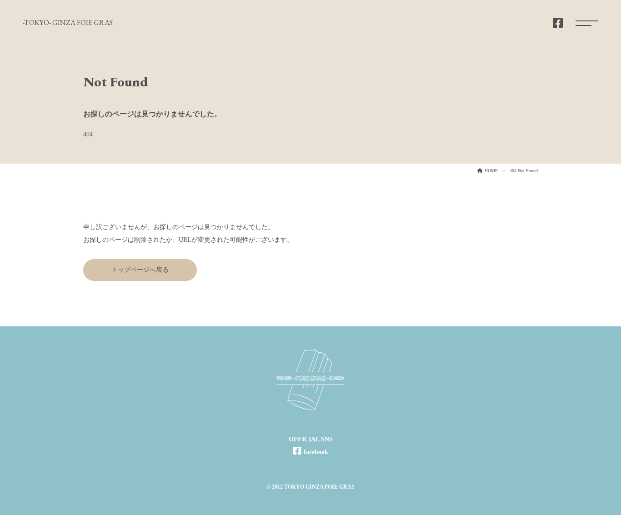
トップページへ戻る (140, 269)
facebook (316, 452)
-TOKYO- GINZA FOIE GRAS (68, 22)
